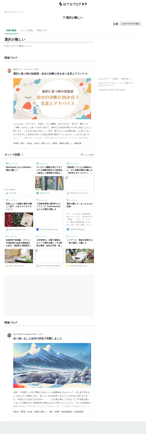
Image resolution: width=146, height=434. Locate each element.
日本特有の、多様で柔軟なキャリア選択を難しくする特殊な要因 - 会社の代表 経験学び (49, 243)
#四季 (56, 411)
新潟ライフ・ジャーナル (22, 69)
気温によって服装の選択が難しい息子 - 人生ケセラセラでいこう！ (19, 206)
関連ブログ (42, 30)
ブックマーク (12, 163)
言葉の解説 (11, 30)
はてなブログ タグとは (107, 83)
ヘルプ (120, 83)
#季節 (23, 411)
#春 (50, 411)
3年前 (40, 334)
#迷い (23, 143)
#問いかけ (45, 143)
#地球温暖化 (66, 411)
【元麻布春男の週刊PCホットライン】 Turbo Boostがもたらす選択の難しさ (48, 206)
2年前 (36, 69)
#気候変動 (78, 411)
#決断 (16, 143)
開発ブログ (129, 83)
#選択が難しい (65, 143)
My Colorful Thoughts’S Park (24, 334)
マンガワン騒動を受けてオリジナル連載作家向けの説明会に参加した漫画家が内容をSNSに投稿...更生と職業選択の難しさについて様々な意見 (49, 170)
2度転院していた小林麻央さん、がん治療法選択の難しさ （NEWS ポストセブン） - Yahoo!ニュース (80, 170)
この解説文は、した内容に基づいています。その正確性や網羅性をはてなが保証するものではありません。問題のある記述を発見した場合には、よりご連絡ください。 (18, 46)
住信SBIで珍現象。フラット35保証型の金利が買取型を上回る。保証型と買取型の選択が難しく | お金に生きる (19, 243)
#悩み (30, 143)
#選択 (54, 143)
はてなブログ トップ (15, 12)
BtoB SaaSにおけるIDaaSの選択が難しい (18, 168)
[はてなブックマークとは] (22, 154)
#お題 (30, 411)
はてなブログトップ (106, 85)
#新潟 (16, 411)
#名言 (36, 143)
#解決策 (77, 143)
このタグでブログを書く (130, 24)
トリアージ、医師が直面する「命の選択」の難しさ (80, 241)
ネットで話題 (27, 30)
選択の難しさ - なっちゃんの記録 (80, 205)
